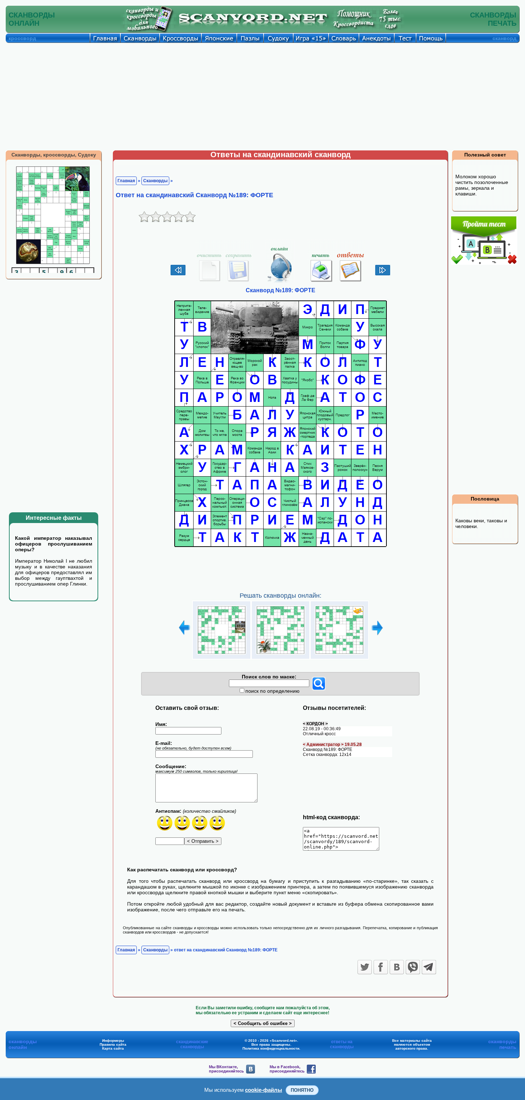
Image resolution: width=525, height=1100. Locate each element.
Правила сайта (113, 1044)
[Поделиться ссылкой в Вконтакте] (397, 967)
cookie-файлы (263, 1090)
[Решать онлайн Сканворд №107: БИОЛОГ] (339, 655)
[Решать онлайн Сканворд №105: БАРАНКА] (221, 655)
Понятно (302, 1090)
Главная (126, 180)
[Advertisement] (262, 96)
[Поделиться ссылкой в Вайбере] (413, 967)
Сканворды (155, 180)
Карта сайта (113, 1048)
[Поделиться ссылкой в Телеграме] (429, 967)
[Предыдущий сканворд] (178, 275)
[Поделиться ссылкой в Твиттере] (365, 967)
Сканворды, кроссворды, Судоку (53, 155)
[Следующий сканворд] (382, 275)
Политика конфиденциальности (270, 1048)
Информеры (113, 1040)
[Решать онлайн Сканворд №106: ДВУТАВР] (280, 655)
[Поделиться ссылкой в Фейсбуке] (381, 967)
